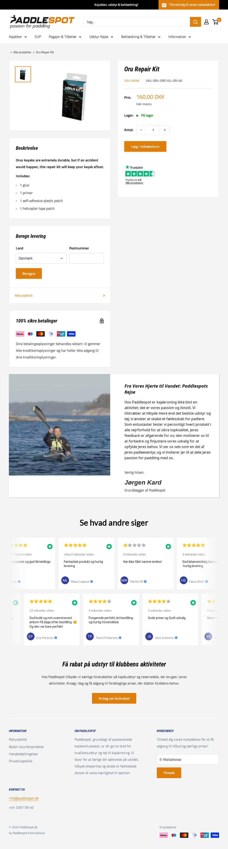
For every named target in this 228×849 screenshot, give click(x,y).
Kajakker (15, 36)
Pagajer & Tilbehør (63, 36)
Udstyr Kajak (98, 36)
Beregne (28, 273)
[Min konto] (206, 21)
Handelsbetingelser (23, 753)
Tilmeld (169, 772)
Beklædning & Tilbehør (138, 36)
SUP (38, 36)
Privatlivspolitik (21, 761)
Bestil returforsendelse (26, 746)
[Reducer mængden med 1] (141, 130)
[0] (215, 22)
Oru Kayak (131, 80)
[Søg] (195, 22)
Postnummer (79, 248)
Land (19, 248)
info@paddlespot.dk (24, 798)
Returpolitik (24, 295)
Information (177, 36)
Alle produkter (22, 52)
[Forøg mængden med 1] (164, 130)
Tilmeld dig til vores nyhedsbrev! (192, 4)
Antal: (128, 129)
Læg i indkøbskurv (145, 146)
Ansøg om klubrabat (114, 698)
